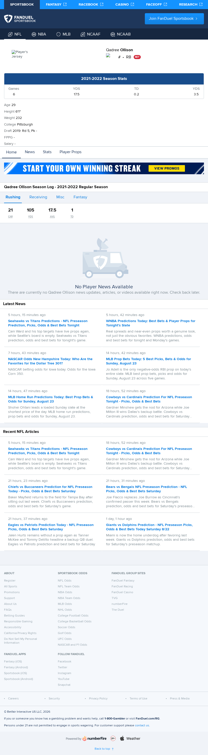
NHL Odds (65, 609)
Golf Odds (65, 633)
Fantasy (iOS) (13, 661)
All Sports (10, 586)
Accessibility (12, 627)
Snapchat (64, 685)
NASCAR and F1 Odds (72, 644)
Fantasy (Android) (16, 667)
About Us (10, 604)
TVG (115, 598)
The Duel (118, 609)
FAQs (8, 609)
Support (9, 598)
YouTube (64, 679)
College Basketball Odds (75, 621)
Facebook (64, 661)
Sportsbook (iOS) (15, 673)
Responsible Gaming (18, 621)
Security (54, 698)
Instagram (64, 673)
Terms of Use (138, 698)
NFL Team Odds (69, 586)
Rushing (13, 197)
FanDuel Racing (122, 586)
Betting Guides (14, 615)
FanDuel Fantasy (123, 580)
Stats (47, 152)
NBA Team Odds (69, 598)
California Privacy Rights (20, 633)
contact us (142, 725)
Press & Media (179, 698)
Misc (60, 197)
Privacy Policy (98, 698)
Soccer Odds (66, 627)
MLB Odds (65, 604)
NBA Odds (65, 592)
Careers (13, 698)
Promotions (12, 592)
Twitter (62, 667)
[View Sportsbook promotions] (104, 168)
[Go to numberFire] (86, 738)
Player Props (70, 152)
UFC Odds (65, 639)
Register (9, 580)
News (30, 152)
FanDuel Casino (122, 592)
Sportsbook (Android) (18, 679)
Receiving (38, 197)
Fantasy (80, 197)
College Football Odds (73, 615)
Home (11, 152)
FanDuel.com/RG (148, 718)
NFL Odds (65, 580)
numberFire (120, 604)
